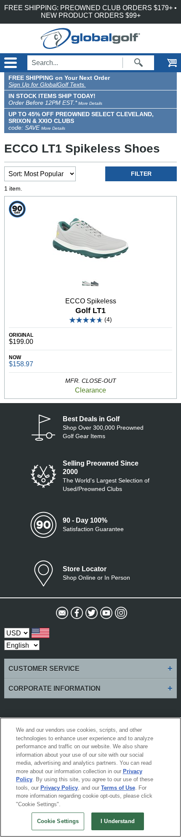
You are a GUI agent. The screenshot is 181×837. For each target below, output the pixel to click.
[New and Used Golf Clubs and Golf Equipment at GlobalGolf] (90, 45)
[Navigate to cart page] (166, 62)
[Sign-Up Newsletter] (61, 613)
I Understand (118, 821)
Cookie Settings (58, 821)
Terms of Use (118, 788)
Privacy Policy (59, 788)
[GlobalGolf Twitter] (90, 613)
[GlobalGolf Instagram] (120, 613)
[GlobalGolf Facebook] (76, 613)
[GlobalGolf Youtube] (105, 613)
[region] (90, 777)
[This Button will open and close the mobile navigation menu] (9, 62)
